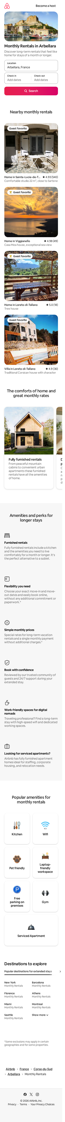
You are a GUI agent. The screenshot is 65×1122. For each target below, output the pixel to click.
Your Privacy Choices (43, 1104)
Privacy (12, 1104)
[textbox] (17, 80)
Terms (23, 1104)
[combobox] (31, 67)
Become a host (46, 6)
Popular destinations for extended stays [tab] (28, 971)
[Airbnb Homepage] (7, 6)
